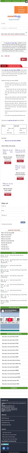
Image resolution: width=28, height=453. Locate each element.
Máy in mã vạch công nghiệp (7, 232)
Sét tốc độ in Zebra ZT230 (15, 280)
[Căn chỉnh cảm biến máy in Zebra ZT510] (5, 271)
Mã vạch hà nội (24, 3)
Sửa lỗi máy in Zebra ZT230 (15, 265)
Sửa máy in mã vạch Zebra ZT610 (10, 350)
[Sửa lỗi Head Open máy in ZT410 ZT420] (5, 296)
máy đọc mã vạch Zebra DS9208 (12, 70)
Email (3, 210)
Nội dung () (4, 215)
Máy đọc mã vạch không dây (7, 240)
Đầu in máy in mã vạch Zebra (9, 436)
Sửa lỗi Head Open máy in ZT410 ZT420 (18, 294)
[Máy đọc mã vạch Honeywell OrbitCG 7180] (20, 168)
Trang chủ (4, 28)
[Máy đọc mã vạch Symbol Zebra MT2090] (8, 152)
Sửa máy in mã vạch (16, 1)
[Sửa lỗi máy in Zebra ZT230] (5, 266)
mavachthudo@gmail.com (11, 409)
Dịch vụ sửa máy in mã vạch (7, 420)
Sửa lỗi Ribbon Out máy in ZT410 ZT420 (18, 300)
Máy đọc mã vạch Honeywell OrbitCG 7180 (20, 173)
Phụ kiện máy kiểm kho (6, 242)
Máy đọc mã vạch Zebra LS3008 (7, 189)
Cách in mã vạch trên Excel (15, 290)
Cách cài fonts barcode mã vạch (16, 255)
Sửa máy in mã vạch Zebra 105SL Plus (11, 363)
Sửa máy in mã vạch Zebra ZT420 (10, 343)
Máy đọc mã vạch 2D (5, 238)
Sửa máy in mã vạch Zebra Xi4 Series (11, 360)
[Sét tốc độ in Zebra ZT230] (5, 280)
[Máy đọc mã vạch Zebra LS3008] (8, 184)
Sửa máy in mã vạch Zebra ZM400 (10, 367)
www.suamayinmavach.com (7, 407)
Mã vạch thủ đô (24, 1)
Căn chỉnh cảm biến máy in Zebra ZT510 (18, 269)
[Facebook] (7, 448)
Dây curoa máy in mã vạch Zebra (9, 434)
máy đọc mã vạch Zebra (11, 43)
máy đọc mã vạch (12, 120)
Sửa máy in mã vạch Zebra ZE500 (10, 356)
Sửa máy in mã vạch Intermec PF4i (10, 380)
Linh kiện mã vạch (8, 1)
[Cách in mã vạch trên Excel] (5, 291)
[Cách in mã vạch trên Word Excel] (5, 286)
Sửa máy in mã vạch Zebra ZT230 (10, 336)
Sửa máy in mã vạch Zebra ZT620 (10, 353)
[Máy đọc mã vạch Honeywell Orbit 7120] (20, 151)
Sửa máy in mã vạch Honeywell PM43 (11, 377)
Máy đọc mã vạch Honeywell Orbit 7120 (20, 156)
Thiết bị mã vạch (5, 418)
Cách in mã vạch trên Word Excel (17, 284)
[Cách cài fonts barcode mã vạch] (5, 256)
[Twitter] (4, 448)
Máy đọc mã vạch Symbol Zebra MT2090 (7, 157)
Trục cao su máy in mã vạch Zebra (10, 439)
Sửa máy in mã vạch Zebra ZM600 (10, 370)
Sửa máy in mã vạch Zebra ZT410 (10, 340)
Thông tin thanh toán (6, 424)
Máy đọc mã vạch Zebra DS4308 (13, 140)
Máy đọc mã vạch (13, 28)
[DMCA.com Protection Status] (5, 444)
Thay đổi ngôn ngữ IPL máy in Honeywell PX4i (18, 260)
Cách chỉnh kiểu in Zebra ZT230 (16, 275)
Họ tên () (4, 206)
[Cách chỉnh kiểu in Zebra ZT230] (5, 276)
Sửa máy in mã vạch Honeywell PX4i (11, 373)
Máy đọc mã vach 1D (5, 236)
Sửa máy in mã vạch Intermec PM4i (10, 383)
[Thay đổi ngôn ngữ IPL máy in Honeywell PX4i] (5, 261)
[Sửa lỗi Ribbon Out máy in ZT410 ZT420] (5, 302)
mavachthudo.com (10, 405)
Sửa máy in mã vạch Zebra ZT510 (10, 346)
